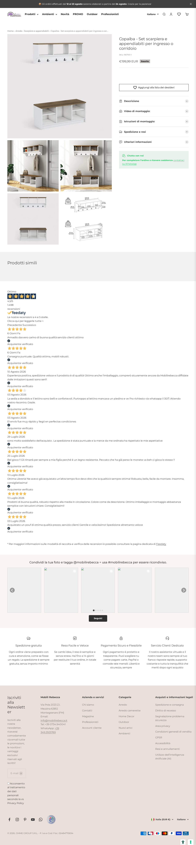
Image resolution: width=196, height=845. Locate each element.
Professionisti (110, 14)
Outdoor (92, 14)
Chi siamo (88, 704)
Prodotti (30, 14)
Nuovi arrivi (125, 727)
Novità (65, 14)
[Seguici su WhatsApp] (41, 819)
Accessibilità (162, 743)
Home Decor (126, 716)
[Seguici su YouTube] (33, 819)
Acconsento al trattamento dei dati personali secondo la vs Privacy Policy (16, 793)
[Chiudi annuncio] (191, 4)
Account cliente (92, 727)
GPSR (158, 737)
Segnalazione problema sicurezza (169, 718)
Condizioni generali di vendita (173, 731)
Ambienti (48, 14)
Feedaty (161, 544)
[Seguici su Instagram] (17, 819)
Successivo (29, 325)
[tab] (93, 610)
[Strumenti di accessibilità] (183, 842)
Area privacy (162, 726)
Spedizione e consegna (169, 704)
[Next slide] (183, 590)
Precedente (14, 325)
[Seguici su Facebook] (9, 819)
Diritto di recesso (165, 710)
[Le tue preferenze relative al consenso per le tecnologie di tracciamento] (191, 842)
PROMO (78, 14)
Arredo (123, 704)
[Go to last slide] (12, 590)
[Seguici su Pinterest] (25, 819)
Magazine (88, 716)
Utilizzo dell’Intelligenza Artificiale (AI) (169, 756)
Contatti (87, 710)
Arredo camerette (130, 710)
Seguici (98, 618)
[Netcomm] (51, 819)
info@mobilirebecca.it (54, 720)
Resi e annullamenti (167, 749)
